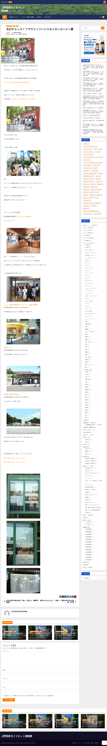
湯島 (86, 402)
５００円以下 (87, 214)
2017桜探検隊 (88, 554)
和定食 (98, 179)
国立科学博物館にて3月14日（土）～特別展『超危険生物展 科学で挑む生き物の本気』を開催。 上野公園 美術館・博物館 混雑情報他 (94, 97)
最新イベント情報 (97, 189)
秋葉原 (93, 205)
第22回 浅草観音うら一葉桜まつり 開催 (92, 93)
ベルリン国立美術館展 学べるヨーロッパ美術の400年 (21, 305)
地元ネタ (99, 181)
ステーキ (87, 278)
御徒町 (86, 187)
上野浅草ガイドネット (14, 17)
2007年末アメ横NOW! (90, 461)
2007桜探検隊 (88, 529)
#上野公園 (24, 34)
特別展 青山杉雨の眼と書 (12, 394)
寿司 (86, 344)
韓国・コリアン (88, 364)
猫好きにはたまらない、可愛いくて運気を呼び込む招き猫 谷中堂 (57, 601)
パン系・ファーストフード (91, 296)
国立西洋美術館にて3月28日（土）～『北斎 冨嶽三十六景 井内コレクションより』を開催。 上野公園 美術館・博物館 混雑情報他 (93, 90)
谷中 (86, 415)
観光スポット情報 (87, 567)
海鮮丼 (99, 195)
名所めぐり (85, 437)
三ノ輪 (86, 374)
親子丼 (86, 362)
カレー (97, 152)
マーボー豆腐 (88, 311)
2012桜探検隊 (88, 541)
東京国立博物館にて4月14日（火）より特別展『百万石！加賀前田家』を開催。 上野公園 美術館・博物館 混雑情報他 (93, 84)
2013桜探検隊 (88, 544)
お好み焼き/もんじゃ (89, 468)
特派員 (17, 26)
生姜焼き (87, 359)
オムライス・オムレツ (90, 252)
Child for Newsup (24, 743)
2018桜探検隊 (88, 557)
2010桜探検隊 (88, 536)
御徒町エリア (88, 451)
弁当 (86, 347)
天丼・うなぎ (88, 341)
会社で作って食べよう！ (88, 429)
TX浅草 (86, 143)
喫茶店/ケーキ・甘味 (88, 181)
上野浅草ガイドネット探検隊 (16, 736)
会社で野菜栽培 (86, 432)
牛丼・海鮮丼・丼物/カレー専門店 (92, 203)
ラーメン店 (87, 168)
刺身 (86, 334)
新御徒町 (94, 187)
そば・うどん (97, 149)
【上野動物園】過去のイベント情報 (92, 424)
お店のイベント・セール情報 (89, 225)
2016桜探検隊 (88, 552)
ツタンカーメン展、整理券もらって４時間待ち (23, 99)
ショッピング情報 (88, 157)
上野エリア (87, 439)
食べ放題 (87, 512)
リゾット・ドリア (89, 318)
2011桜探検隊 (88, 539)
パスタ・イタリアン (89, 288)
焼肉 (86, 354)
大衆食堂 (87, 492)
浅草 (85, 195)
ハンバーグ (87, 160)
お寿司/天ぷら (88, 470)
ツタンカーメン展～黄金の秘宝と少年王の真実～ (17, 82)
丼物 (98, 176)
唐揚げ (86, 339)
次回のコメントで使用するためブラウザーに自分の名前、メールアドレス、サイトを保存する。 (29, 695)
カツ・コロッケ (88, 152)
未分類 (84, 517)
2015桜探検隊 (88, 549)
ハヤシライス (88, 290)
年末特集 (85, 456)
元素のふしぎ (8, 347)
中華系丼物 (87, 324)
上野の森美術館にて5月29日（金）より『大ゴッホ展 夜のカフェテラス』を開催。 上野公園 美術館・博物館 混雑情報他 (93, 79)
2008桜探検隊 (88, 531)
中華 (100, 173)
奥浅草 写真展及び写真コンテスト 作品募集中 (93, 107)
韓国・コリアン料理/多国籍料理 (91, 211)
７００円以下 (97, 214)
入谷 (86, 382)
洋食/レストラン (94, 192)
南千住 (86, 384)
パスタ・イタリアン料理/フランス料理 (92, 162)
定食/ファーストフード (89, 184)
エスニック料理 (88, 250)
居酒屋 (100, 184)
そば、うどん (87, 149)
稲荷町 (86, 208)
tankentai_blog (17, 32)
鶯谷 (86, 417)
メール (5, 678)
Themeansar (32, 743)
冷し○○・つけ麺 (89, 331)
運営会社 (39, 17)
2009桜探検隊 (88, 534)
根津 (86, 394)
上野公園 (86, 170)
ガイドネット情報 (88, 154)
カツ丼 (86, 260)
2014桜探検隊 (88, 547)
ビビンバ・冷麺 (88, 301)
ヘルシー (87, 308)
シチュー (87, 270)
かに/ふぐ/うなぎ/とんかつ (90, 146)
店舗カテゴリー (86, 466)
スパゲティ (99, 157)
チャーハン (87, 285)
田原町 (86, 404)
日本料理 (86, 189)
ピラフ (86, 303)
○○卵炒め (87, 245)
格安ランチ (85, 520)
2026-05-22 (60, 726)
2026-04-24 (87, 726)
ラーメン (96, 165)
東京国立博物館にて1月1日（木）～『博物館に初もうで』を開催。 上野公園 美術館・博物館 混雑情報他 (93, 126)
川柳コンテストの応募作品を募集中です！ (92, 115)
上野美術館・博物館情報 (11, 26)
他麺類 (86, 329)
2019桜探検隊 (88, 559)
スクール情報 (86, 235)
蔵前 (86, 412)
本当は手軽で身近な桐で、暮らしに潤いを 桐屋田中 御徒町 (23, 601)
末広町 (86, 392)
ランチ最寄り (86, 369)
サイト (4, 687)
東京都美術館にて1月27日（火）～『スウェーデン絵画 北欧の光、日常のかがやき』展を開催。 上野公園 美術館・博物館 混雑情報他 (94, 111)
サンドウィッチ (88, 267)
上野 (95, 168)
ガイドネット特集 (87, 230)
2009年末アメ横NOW (90, 463)
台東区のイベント (88, 179)
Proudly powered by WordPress (8, 743)
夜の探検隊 (85, 447)
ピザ (86, 298)
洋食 (85, 192)
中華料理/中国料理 (88, 176)
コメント (5, 651)
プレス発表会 (87, 165)
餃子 (86, 367)
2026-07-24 (8, 726)
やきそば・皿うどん (89, 313)
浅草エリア (87, 441)
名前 (4, 670)
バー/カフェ (87, 478)
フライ (86, 306)
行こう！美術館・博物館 (28, 17)
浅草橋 (92, 195)
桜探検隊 (85, 527)
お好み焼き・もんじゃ (90, 255)
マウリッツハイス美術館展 (24, 216)
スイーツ (87, 275)
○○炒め (87, 247)
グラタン (87, 265)
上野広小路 (94, 170)
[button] (100, 17)
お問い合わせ (48, 17)
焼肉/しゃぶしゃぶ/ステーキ (90, 197)
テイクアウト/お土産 (87, 238)
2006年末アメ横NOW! (90, 458)
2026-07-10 (34, 726)
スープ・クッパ (88, 273)
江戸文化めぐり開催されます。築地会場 (91, 118)
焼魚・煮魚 (87, 200)
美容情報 (85, 564)
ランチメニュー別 (87, 243)
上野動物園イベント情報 (88, 422)
